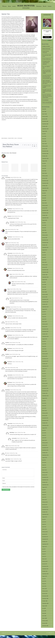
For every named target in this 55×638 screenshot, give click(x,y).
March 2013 (44, 499)
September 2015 (45, 425)
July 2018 (44, 341)
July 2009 (44, 608)
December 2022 (45, 210)
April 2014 (44, 467)
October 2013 (44, 482)
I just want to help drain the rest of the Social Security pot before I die (47, 77)
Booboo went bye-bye (46, 48)
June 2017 (44, 373)
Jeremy (11, 274)
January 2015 (44, 445)
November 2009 (45, 598)
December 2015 (45, 418)
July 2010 (44, 578)
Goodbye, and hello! (46, 46)
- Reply (20, 177)
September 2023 (45, 188)
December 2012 (45, 507)
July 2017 (44, 371)
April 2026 (44, 111)
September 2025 (45, 128)
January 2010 (44, 593)
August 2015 (44, 427)
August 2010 (44, 576)
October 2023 (44, 185)
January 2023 (44, 207)
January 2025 (44, 148)
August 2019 (44, 309)
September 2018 (45, 336)
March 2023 (44, 202)
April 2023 (44, 200)
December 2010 (45, 566)
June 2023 (44, 195)
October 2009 (44, 600)
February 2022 (45, 235)
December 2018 (45, 329)
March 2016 (44, 410)
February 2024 (45, 175)
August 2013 (44, 487)
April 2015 (44, 437)
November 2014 (45, 450)
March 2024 (44, 173)
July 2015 (44, 430)
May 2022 (44, 227)
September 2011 (45, 544)
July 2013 (44, 489)
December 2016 (45, 388)
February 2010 (45, 591)
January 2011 (44, 563)
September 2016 (45, 395)
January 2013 (44, 504)
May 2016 (44, 405)
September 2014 (45, 455)
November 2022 (45, 212)
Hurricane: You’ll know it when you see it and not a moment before (47, 96)
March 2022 (44, 232)
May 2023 (44, 198)
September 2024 (45, 158)
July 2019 (44, 311)
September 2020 (45, 277)
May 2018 (44, 346)
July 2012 (44, 519)
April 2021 (44, 259)
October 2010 (44, 571)
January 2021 (44, 267)
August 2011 (44, 546)
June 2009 (44, 610)
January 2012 (44, 534)
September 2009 (45, 603)
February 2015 (45, 442)
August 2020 (44, 279)
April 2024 (44, 170)
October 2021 (44, 244)
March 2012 (44, 529)
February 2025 (45, 146)
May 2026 (44, 109)
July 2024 (44, 163)
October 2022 (44, 215)
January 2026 (44, 118)
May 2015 (44, 435)
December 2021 (45, 240)
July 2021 (44, 252)
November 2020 (45, 272)
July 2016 (44, 400)
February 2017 (45, 383)
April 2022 (44, 230)
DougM (6, 242)
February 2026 (45, 116)
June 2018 (44, 343)
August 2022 (44, 220)
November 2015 (45, 420)
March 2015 (44, 440)
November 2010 (45, 568)
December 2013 (45, 477)
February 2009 (45, 620)
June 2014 (44, 462)
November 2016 (45, 390)
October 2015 (44, 422)
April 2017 (44, 378)
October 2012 (44, 511)
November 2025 (45, 123)
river (6, 367)
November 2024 (45, 153)
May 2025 (44, 138)
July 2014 (44, 460)
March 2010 (44, 588)
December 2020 (45, 269)
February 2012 (45, 531)
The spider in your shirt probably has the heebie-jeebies (47, 91)
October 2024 (44, 155)
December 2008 (45, 625)
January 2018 (44, 356)
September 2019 (45, 306)
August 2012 (44, 516)
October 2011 (44, 541)
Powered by (44, 40)
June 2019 (44, 314)
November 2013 (45, 479)
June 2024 (44, 165)
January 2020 (44, 296)
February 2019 (45, 324)
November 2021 (45, 242)
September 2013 (45, 484)
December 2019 (45, 299)
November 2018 (45, 331)
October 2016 (44, 393)
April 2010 (44, 586)
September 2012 (45, 514)
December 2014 (45, 447)
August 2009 (44, 605)
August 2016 (44, 398)
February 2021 (45, 264)
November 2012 (45, 509)
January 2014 (44, 474)
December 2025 (45, 121)
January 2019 (44, 326)
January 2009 (44, 623)
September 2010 (45, 573)
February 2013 (45, 502)
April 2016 (44, 408)
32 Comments (20, 138)
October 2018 (44, 333)
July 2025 (44, 133)
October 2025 (44, 126)
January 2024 (44, 178)
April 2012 (44, 526)
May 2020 (44, 287)
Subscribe (47, 37)
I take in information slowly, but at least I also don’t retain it (47, 82)
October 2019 (44, 304)
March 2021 (44, 262)
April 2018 (44, 348)
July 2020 (44, 282)
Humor (15, 138)
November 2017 (45, 361)
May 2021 (44, 257)
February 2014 (45, 472)
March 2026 (44, 113)
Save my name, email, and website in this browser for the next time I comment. (19, 486)
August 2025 (44, 131)
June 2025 (44, 136)
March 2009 (44, 618)
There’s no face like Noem (47, 102)
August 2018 (44, 338)
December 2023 (45, 180)
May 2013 (44, 494)
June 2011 (44, 551)
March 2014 (44, 469)
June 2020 (44, 284)
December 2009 (45, 595)
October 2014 (44, 452)
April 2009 (44, 615)
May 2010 (44, 583)
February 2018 (45, 353)
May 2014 (44, 465)
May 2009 (44, 613)
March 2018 (44, 351)
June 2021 (44, 254)
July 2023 (44, 193)
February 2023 (45, 205)
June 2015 (44, 432)
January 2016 (44, 415)
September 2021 (45, 247)
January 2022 (44, 237)
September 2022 (45, 217)
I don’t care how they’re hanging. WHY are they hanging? (47, 72)
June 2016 (44, 403)
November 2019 (45, 301)
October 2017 (44, 363)
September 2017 (45, 366)
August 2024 (44, 160)
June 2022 (44, 225)
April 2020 (44, 289)
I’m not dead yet (45, 100)
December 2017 (45, 358)
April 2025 (44, 141)
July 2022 (44, 222)
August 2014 (44, 457)
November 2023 (45, 183)
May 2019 (44, 316)
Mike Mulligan (7, 389)
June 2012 (44, 521)
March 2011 (44, 558)
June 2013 (44, 492)
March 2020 (44, 291)
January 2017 (44, 385)
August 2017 (44, 368)
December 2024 (45, 151)
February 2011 (45, 561)
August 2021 (44, 249)
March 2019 (44, 321)
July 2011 (44, 549)
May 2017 (44, 376)
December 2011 (45, 536)
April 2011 (44, 556)
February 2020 (45, 294)
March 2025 (44, 143)
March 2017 (44, 380)
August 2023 (44, 190)
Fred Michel (7, 342)
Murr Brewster (5, 138)
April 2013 (44, 497)
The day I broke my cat (47, 58)
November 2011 (45, 539)
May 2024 (44, 168)
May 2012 (44, 524)
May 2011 (44, 553)
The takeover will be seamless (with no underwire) (46, 63)
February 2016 (45, 413)
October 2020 (44, 274)
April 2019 (44, 319)
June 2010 (44, 581)
